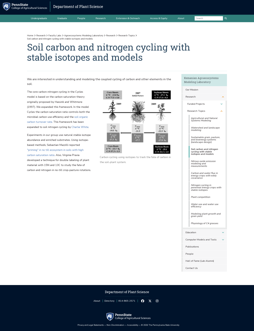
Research (41, 35)
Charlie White (80, 127)
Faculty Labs (54, 35)
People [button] (81, 18)
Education (191, 232)
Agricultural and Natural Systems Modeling (204, 119)
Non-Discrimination (115, 325)
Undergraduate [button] (39, 18)
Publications (192, 246)
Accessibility (132, 325)
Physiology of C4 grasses (204, 223)
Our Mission (192, 89)
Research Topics (126, 35)
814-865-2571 (126, 302)
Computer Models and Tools (201, 239)
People (189, 254)
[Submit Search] (225, 18)
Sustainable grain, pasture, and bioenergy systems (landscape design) (205, 140)
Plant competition (200, 197)
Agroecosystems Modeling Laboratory (83, 35)
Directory (109, 301)
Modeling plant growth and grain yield (206, 215)
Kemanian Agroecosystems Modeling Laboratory (201, 80)
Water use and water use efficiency (204, 205)
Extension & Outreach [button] (128, 18)
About (96, 301)
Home (30, 35)
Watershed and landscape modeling (205, 129)
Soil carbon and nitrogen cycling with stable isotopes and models (204, 151)
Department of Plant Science (78, 6)
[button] (223, 96)
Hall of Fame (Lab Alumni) (200, 261)
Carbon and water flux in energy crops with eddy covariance (204, 175)
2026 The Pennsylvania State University (160, 325)
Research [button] (101, 18)
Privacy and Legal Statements (91, 325)
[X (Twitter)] (150, 301)
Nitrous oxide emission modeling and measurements (203, 163)
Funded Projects (196, 104)
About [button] (181, 18)
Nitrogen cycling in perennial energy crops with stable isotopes (206, 187)
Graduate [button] (62, 18)
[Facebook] (142, 301)
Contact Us (192, 268)
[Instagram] (157, 301)
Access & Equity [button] (158, 18)
